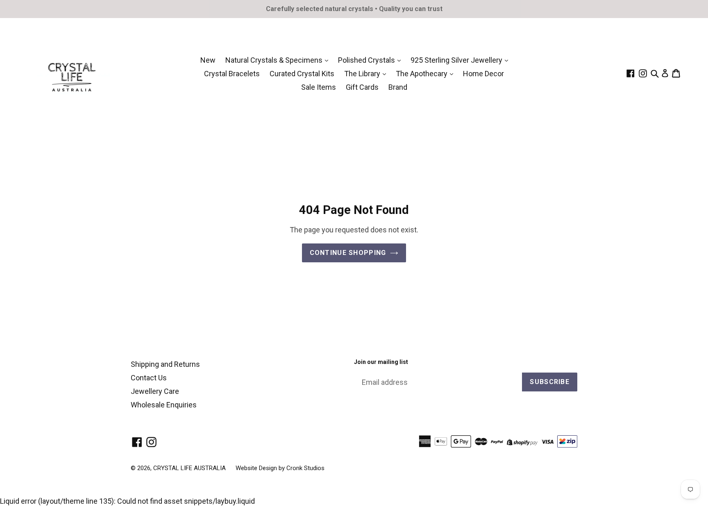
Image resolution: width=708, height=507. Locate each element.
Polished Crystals (367, 60)
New (208, 60)
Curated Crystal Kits (302, 73)
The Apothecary (422, 73)
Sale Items (318, 87)
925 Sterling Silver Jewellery (457, 60)
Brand (397, 87)
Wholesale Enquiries (164, 404)
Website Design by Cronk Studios (280, 468)
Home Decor (483, 73)
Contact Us (149, 377)
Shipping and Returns (165, 364)
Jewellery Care (155, 391)
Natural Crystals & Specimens (274, 60)
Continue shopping (348, 253)
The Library (363, 73)
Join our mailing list (381, 362)
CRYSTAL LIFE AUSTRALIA (189, 468)
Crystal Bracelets (232, 73)
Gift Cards (362, 87)
